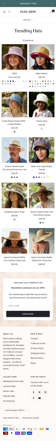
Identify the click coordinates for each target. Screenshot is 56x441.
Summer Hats (9, 386)
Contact (34, 338)
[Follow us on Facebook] (33, 392)
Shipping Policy (38, 353)
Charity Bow (41, 121)
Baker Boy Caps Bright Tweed (41, 168)
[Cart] (51, 12)
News (33, 363)
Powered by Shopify (31, 418)
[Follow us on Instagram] (45, 392)
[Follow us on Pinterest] (33, 398)
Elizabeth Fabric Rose (14, 212)
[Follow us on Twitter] (39, 392)
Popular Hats (9, 396)
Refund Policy (37, 358)
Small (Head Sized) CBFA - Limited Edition (14, 122)
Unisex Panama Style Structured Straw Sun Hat (14, 168)
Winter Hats (8, 391)
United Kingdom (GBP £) (15, 410)
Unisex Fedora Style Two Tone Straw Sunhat (41, 213)
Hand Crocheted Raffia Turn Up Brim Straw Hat (14, 259)
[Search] (9, 12)
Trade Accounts (38, 343)
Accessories (9, 401)
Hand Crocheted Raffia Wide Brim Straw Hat (41, 259)
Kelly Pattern (42, 73)
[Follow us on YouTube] (39, 398)
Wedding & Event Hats (13, 381)
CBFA (14, 73)
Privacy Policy (37, 348)
